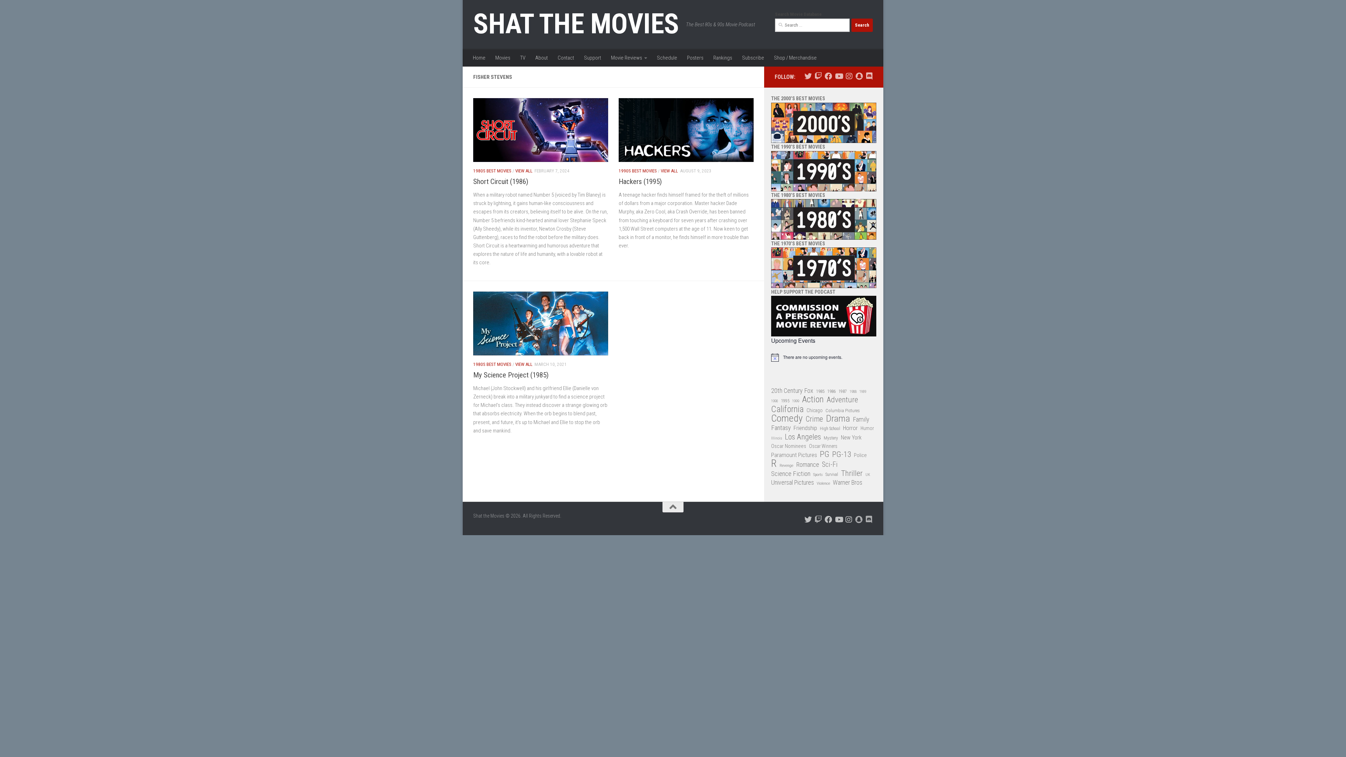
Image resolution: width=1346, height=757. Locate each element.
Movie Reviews (626, 58)
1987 (842, 391)
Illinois (776, 438)
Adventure (842, 400)
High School (830, 428)
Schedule (667, 58)
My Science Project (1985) (511, 375)
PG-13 (841, 455)
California (787, 409)
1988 (853, 391)
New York (851, 437)
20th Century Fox (792, 390)
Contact (566, 58)
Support (592, 58)
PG (824, 454)
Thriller (852, 474)
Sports (818, 474)
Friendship (805, 428)
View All (523, 170)
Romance (807, 464)
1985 (820, 391)
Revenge (786, 465)
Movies (502, 58)
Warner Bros (847, 482)
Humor (867, 428)
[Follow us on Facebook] (828, 76)
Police (860, 455)
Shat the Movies (576, 24)
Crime (814, 419)
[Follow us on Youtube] (838, 76)
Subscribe (753, 58)
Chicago (815, 410)
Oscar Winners (823, 446)
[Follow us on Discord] (869, 76)
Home (479, 58)
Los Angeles (803, 437)
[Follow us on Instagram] (848, 76)
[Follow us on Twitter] (808, 76)
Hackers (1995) (640, 181)
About (541, 58)
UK (867, 474)
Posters (695, 58)
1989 (862, 391)
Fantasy (781, 428)
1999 (795, 401)
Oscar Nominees (788, 446)
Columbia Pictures (842, 410)
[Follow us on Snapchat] (859, 76)
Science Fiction (790, 474)
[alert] (823, 357)
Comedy (787, 419)
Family (861, 419)
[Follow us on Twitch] (818, 76)
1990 (774, 401)
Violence (823, 483)
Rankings (722, 58)
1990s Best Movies (638, 170)
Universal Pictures (792, 482)
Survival (831, 474)
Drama (838, 419)
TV (522, 58)
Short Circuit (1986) (500, 181)
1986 (831, 391)
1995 (785, 400)
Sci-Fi (830, 465)
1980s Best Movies (492, 170)
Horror (850, 428)
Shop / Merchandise (795, 58)
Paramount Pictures (794, 454)
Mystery (831, 438)
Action (813, 400)
